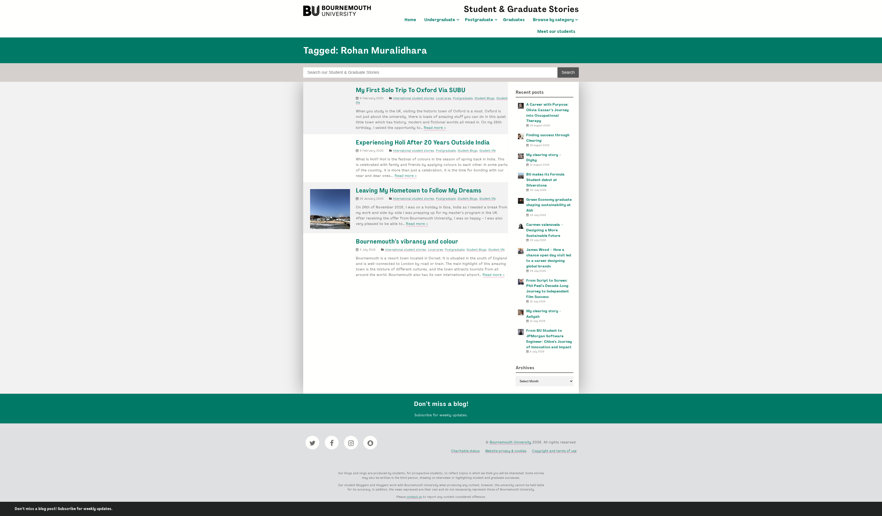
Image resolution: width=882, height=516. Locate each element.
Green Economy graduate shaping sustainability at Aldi (549, 205)
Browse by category (553, 20)
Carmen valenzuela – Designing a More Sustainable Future (544, 230)
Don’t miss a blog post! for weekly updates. (64, 508)
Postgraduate (479, 20)
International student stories (413, 98)
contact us (414, 497)
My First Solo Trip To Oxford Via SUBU (410, 90)
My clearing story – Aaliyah (543, 314)
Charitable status (465, 451)
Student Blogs (485, 98)
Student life (487, 151)
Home (410, 20)
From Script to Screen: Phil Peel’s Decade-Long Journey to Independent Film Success (547, 288)
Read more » (435, 127)
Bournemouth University (337, 11)
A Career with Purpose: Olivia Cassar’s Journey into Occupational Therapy (547, 112)
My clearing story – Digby (543, 157)
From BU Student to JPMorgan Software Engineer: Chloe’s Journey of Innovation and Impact (549, 338)
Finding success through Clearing (547, 138)
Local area (443, 98)
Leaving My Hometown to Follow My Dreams (418, 190)
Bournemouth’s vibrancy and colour (407, 241)
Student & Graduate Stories (521, 9)
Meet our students (556, 31)
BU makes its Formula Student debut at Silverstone (545, 180)
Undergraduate (439, 20)
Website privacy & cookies (505, 451)
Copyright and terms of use (554, 451)
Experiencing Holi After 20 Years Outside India (423, 142)
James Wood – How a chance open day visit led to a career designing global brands (548, 257)
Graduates (514, 20)
